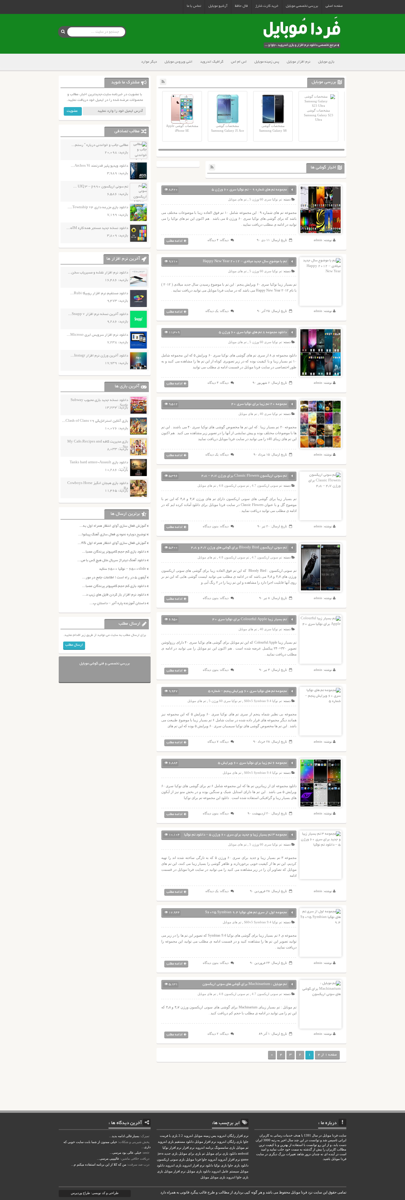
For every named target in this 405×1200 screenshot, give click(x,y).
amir (146, 1152)
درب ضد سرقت (138, 1164)
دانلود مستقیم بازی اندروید (176, 1141)
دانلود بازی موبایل (198, 1171)
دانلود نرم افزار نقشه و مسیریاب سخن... (98, 273)
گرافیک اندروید (211, 62)
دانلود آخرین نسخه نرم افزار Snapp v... (98, 314)
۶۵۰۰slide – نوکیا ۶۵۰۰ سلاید (122, 569)
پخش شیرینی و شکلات (134, 1142)
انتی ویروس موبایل (178, 62)
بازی (160, 1171)
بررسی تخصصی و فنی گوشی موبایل (104, 664)
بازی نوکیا (220, 1165)
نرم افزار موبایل (298, 62)
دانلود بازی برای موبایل (221, 1153)
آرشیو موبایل (217, 6)
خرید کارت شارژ (266, 6)
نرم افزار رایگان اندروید (232, 1135)
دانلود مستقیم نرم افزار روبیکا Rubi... (99, 293)
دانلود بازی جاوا (238, 1165)
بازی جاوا (242, 1177)
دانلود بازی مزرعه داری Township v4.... (98, 207)
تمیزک (145, 1136)
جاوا (204, 1159)
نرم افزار (188, 1147)
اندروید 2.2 (185, 1135)
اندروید (230, 1177)
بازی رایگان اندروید (229, 1141)
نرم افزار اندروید (193, 1165)
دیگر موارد (149, 62)
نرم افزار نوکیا (171, 1147)
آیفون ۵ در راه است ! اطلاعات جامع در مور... (114, 578)
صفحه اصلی (334, 6)
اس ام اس (239, 62)
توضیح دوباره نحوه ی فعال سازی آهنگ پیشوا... (112, 535)
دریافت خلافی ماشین (135, 1158)
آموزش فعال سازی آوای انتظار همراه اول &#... (112, 543)
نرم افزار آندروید (229, 1159)
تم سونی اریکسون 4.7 (267, 485)
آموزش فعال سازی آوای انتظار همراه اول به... (112, 526)
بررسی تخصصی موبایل (302, 6)
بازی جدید (171, 1153)
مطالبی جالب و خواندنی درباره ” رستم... (99, 145)
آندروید (212, 1159)
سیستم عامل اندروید (225, 1171)
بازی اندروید (173, 1165)
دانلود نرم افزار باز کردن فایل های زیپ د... (114, 595)
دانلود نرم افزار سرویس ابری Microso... (97, 335)
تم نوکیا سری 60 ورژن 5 (265, 199)
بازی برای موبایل (189, 1153)
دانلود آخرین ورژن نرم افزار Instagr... (99, 356)
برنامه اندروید (204, 1147)
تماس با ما (194, 6)
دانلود (209, 1165)
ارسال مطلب (74, 645)
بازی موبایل (326, 62)
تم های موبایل (237, 199)
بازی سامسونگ (224, 1147)
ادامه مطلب (174, 241)
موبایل (204, 1177)
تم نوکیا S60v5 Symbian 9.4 (263, 701)
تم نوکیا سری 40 (271, 414)
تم (203, 1153)
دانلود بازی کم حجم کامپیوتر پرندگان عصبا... (114, 552)
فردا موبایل (193, 1159)
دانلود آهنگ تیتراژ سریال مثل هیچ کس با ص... (111, 560)
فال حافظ (241, 6)
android (243, 1153)
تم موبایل (242, 1147)
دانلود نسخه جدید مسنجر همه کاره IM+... (97, 228)
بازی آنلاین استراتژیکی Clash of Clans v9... (95, 421)
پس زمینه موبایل (266, 62)
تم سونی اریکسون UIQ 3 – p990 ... (100, 187)
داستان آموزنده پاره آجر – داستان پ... (118, 603)
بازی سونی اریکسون (171, 1159)
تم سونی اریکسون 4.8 (234, 485)
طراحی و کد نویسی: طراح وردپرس (95, 1193)
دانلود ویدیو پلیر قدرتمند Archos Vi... (99, 166)
